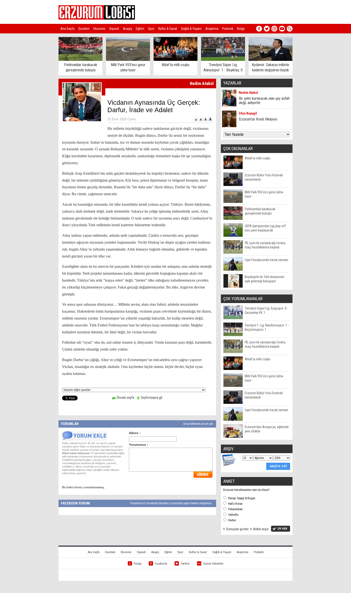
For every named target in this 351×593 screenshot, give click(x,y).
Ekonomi (99, 29)
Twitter (185, 563)
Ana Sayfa (67, 29)
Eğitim (140, 29)
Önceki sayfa (125, 397)
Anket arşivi (261, 529)
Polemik (227, 29)
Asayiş (127, 29)
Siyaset (114, 29)
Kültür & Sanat (167, 29)
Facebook (161, 563)
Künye (137, 563)
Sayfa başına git (151, 397)
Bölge (241, 29)
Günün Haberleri (213, 563)
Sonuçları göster (237, 529)
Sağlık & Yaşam (191, 29)
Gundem (84, 29)
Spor (151, 29)
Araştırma (211, 29)
